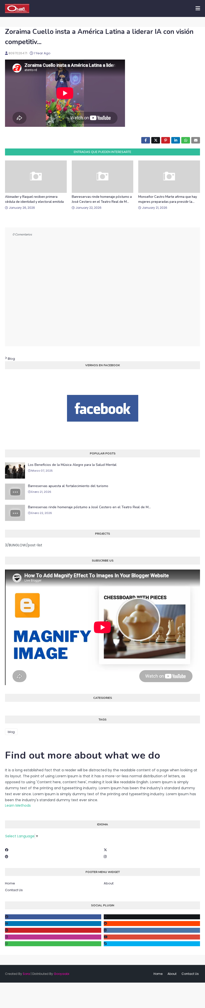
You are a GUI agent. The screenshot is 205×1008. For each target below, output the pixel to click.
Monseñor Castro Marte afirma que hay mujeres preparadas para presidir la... (167, 199)
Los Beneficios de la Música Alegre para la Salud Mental (72, 464)
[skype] (152, 943)
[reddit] (152, 923)
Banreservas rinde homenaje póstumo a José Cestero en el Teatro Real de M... (102, 199)
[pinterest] (53, 930)
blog (11, 358)
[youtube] (152, 937)
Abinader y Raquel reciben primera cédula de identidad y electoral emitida (34, 199)
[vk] (152, 930)
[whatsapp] (53, 943)
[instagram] (53, 937)
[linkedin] (53, 923)
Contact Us (14, 890)
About (109, 883)
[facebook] (53, 916)
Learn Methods (18, 805)
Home (10, 883)
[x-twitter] (152, 916)
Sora (26, 974)
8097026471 (17, 53)
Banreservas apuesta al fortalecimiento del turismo (68, 486)
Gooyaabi (61, 974)
